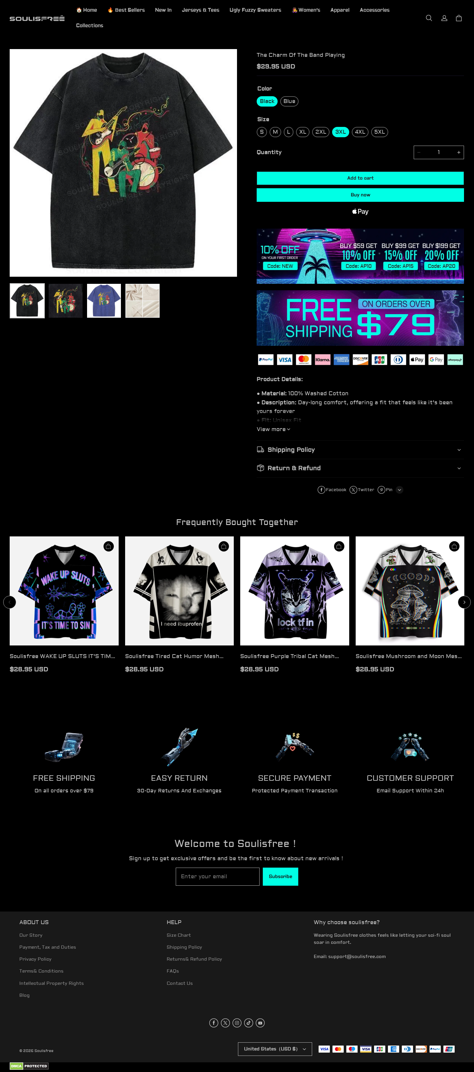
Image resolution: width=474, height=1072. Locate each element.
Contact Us (180, 983)
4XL (360, 132)
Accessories (375, 10)
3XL (340, 132)
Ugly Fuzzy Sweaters (255, 10)
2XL (320, 132)
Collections (89, 26)
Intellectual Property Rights (51, 983)
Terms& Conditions (41, 971)
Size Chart (179, 935)
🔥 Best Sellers (126, 10)
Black (267, 101)
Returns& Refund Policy (194, 959)
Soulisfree (44, 1050)
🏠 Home (86, 10)
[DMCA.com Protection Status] (29, 1069)
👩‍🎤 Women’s (305, 10)
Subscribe (280, 877)
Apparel (340, 10)
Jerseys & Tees (200, 10)
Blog (24, 995)
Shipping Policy (184, 947)
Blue (289, 101)
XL (302, 132)
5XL (379, 132)
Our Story (31, 935)
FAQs (173, 971)
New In (163, 10)
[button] (428, 18)
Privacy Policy (35, 959)
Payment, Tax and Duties (47, 947)
